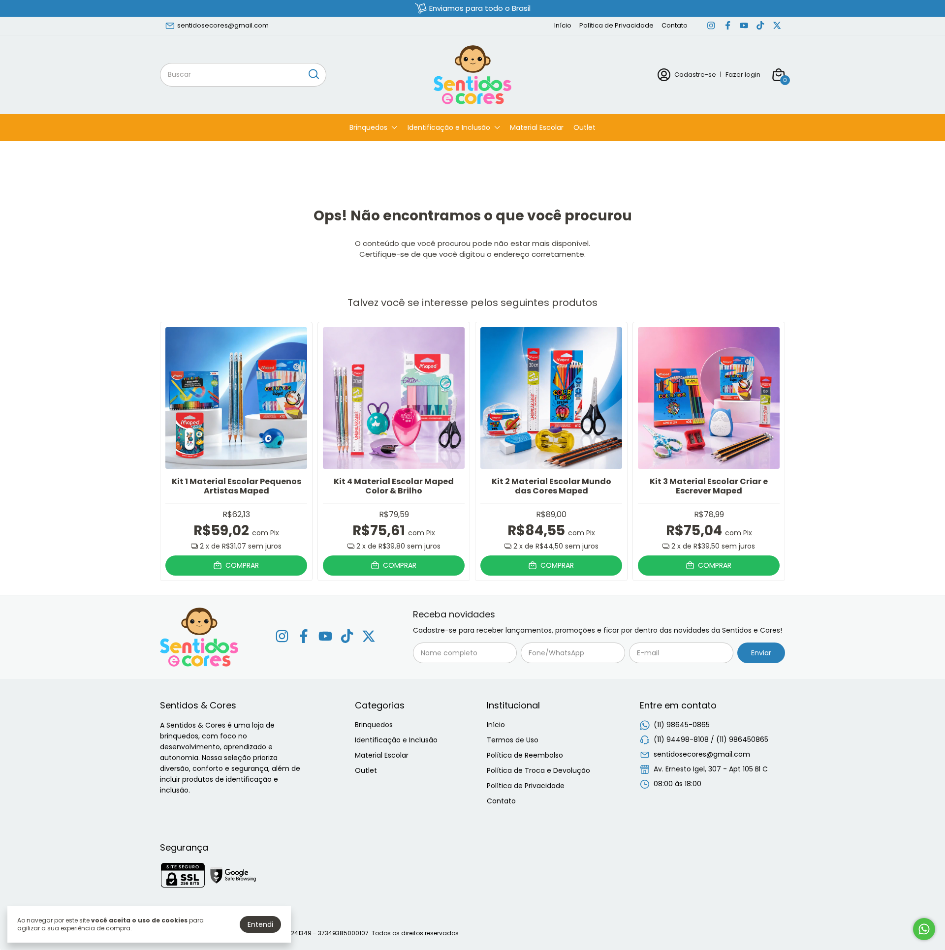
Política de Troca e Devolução (538, 770)
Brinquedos (368, 127)
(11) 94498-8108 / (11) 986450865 (711, 739)
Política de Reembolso (525, 755)
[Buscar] (313, 74)
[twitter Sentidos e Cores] (777, 25)
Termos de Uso (512, 740)
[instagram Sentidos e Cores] (711, 25)
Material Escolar (537, 127)
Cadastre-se (695, 74)
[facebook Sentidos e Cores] (728, 25)
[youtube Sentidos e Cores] (744, 25)
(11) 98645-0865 (682, 725)
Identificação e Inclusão (449, 127)
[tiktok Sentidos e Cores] (760, 25)
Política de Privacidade (616, 25)
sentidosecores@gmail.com (223, 25)
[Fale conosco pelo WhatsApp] (924, 929)
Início (562, 25)
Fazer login (742, 74)
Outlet (584, 127)
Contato (675, 25)
